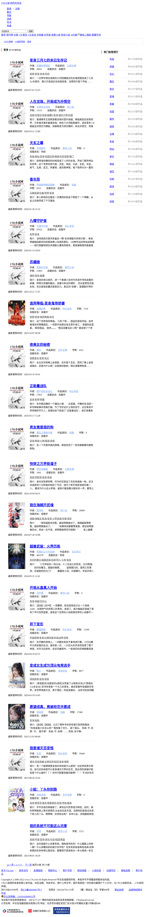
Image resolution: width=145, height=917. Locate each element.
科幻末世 (69, 226)
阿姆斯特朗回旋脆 (46, 185)
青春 (112, 104)
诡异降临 (44, 317)
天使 (64, 518)
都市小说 (67, 148)
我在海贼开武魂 (42, 505)
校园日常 (49, 156)
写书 (9, 22)
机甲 (32, 234)
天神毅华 (41, 148)
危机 (47, 74)
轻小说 (70, 107)
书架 (9, 15)
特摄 (42, 399)
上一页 (10, 865)
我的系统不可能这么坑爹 (48, 826)
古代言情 (62, 350)
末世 (42, 74)
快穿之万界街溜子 (43, 464)
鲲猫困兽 (41, 629)
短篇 (74, 185)
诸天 (32, 762)
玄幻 (112, 74)
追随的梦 (41, 309)
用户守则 (67, 870)
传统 (64, 803)
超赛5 (50, 115)
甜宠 (112, 186)
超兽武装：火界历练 (45, 546)
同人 (58, 560)
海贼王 (38, 518)
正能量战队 (38, 386)
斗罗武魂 (56, 518)
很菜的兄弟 (42, 267)
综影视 (38, 477)
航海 (44, 518)
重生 (112, 81)
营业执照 (119, 890)
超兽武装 (46, 560)
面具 (69, 803)
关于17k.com (7, 870)
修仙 (112, 149)
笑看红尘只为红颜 (46, 552)
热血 (112, 59)
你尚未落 (41, 795)
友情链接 (38, 870)
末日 (52, 317)
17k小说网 (8, 42)
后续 (53, 560)
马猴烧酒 (34, 193)
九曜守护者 (38, 221)
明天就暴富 (42, 469)
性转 (32, 74)
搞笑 (112, 126)
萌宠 (37, 441)
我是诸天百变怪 (42, 748)
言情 (112, 134)
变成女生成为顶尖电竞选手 (50, 665)
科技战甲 (58, 638)
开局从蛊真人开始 (43, 588)
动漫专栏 (111, 870)
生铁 (39, 753)
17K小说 (5, 3)
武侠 (59, 803)
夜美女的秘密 (40, 344)
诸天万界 (63, 115)
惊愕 (39, 831)
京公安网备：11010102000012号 (19, 896)
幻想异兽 (49, 638)
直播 (42, 275)
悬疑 (112, 164)
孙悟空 (38, 115)
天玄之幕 (36, 143)
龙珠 (32, 115)
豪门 (71, 156)
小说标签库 (20, 42)
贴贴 (37, 720)
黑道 (62, 839)
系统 (112, 141)
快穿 (32, 477)
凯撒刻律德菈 (43, 66)
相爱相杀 (51, 803)
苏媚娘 (35, 262)
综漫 (70, 115)
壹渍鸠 (40, 510)
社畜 (41, 193)
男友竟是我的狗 (42, 427)
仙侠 (112, 194)
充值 (9, 25)
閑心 (39, 671)
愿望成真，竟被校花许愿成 (50, 707)
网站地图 (81, 870)
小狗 (42, 441)
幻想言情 (71, 66)
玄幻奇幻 (76, 552)
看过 (9, 12)
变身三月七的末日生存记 (48, 60)
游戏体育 (34, 679)
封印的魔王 (35, 560)
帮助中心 (52, 870)
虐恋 (112, 171)
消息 (9, 19)
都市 (112, 119)
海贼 (32, 518)
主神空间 (49, 762)
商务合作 (23, 870)
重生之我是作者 (44, 432)
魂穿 (32, 275)
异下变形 (36, 624)
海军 (69, 518)
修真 (112, 201)
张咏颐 (40, 712)
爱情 (112, 96)
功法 (52, 839)
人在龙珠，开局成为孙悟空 (50, 101)
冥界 (46, 193)
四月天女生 (16, 3)
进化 (47, 839)
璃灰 (39, 350)
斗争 (63, 560)
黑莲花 (38, 803)
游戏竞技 (62, 671)
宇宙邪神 (34, 638)
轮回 (56, 762)
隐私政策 (125, 870)
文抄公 (43, 601)
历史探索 (64, 156)
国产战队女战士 (44, 391)
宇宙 (37, 839)
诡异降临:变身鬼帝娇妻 (47, 303)
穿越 (112, 66)
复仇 (112, 156)
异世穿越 (39, 762)
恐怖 (66, 638)
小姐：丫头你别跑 (43, 789)
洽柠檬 (40, 593)
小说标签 (96, 870)
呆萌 (52, 441)
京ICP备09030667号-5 (31, 890)
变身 (29, 42)
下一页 (28, 865)
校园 (112, 111)
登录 (9, 8)
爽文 (112, 89)
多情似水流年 (43, 107)
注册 (17, 8)
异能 (112, 179)
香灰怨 (35, 179)
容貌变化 (34, 358)
